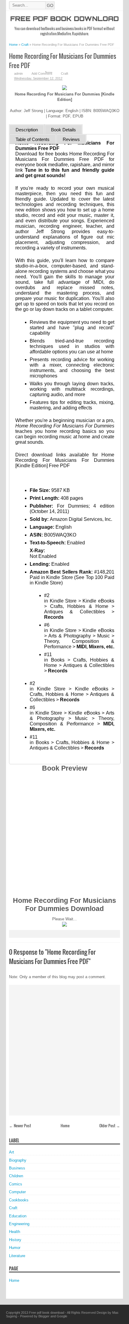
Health (14, 1231)
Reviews (71, 139)
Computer (17, 1192)
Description (27, 129)
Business (17, 1168)
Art (11, 1152)
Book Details (63, 129)
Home (65, 1125)
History (15, 1240)
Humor (14, 1247)
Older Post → (109, 1125)
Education (17, 1216)
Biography (17, 1160)
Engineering (19, 1224)
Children (16, 1176)
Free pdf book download (64, 19)
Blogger (44, 1316)
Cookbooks (18, 1200)
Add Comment (42, 73)
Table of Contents (33, 139)
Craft (64, 73)
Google (62, 1316)
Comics (15, 1184)
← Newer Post (20, 1125)
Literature (17, 1256)
